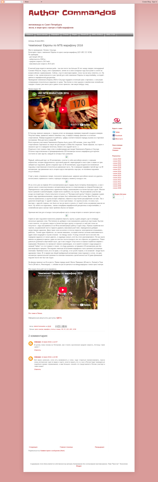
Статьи (65, 34)
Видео (74, 34)
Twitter (117, 132)
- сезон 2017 (116, 169)
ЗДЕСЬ (59, 318)
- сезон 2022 (116, 159)
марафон (47, 329)
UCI (67, 329)
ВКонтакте (119, 139)
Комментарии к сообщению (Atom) (52, 451)
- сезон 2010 (116, 184)
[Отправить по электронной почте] (56, 326)
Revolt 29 (84, 34)
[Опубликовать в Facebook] (63, 326)
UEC (70, 329)
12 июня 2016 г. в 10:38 (50, 357)
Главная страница (66, 447)
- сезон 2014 (116, 175)
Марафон (55, 34)
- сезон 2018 (116, 167)
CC (65, 329)
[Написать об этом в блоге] (59, 326)
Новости (29, 34)
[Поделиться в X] (61, 326)
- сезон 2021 (116, 161)
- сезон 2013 (116, 178)
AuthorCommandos (40, 326)
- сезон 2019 (116, 165)
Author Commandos (72, 13)
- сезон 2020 (116, 163)
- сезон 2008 (116, 188)
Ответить (37, 350)
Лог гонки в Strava (35, 313)
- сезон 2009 (116, 186)
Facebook (118, 135)
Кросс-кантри (42, 34)
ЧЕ (62, 329)
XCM (74, 329)
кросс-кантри (39, 329)
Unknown (37, 342)
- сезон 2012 (116, 180)
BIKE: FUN (111, 34)
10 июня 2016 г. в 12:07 (50, 342)
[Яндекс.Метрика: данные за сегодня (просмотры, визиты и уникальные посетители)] (119, 194)
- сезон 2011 (116, 182)
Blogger (78, 466)
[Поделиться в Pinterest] (66, 326)
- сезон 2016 (116, 171)
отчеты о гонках (55, 329)
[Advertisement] (66, 426)
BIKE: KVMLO (97, 34)
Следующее (33, 447)
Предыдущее (99, 447)
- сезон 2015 (116, 173)
